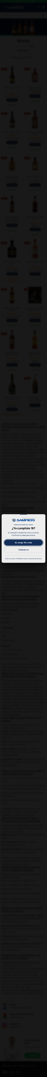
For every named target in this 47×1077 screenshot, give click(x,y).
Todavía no (23, 550)
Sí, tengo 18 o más (23, 542)
